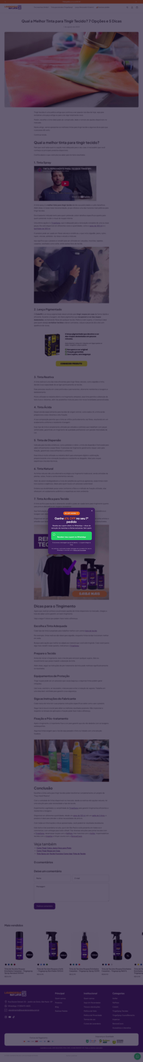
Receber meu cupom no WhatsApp (71, 537)
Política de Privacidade (79, 550)
